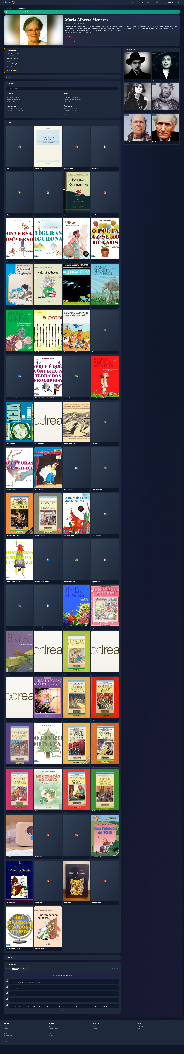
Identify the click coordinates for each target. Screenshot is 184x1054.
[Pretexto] (91, 97)
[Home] (3, 2)
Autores (10, 8)
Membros (95, 1028)
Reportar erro (116, 968)
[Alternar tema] (178, 2)
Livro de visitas (96, 1031)
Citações (6, 1031)
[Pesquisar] (7, 88)
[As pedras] (34, 97)
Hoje (50, 1026)
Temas (5, 1033)
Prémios (50, 1033)
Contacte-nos (141, 1031)
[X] (27, 968)
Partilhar (16, 968)
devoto (12, 981)
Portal (94, 1026)
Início (5, 8)
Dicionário (51, 1035)
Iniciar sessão (170, 2)
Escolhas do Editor (8, 1035)
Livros (50, 1031)
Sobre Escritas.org (142, 1026)
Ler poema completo (11, 70)
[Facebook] (20, 968)
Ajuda (139, 1028)
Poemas (6, 1026)
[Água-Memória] (91, 110)
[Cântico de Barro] (34, 110)
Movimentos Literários (53, 1028)
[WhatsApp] (23, 968)
